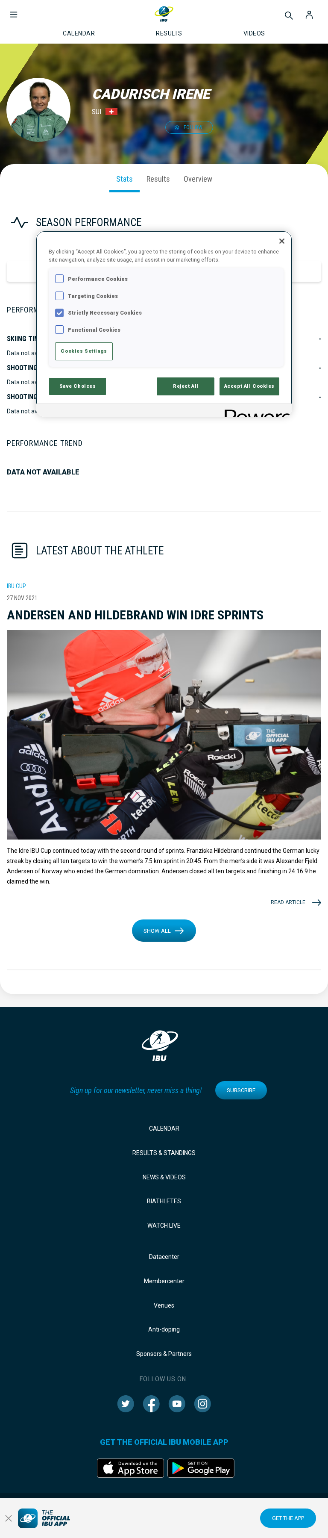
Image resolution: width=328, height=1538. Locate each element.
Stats (124, 178)
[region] (164, 324)
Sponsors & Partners (164, 1353)
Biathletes (164, 1201)
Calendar (164, 1128)
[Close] (281, 241)
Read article (288, 902)
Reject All (186, 386)
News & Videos (164, 1177)
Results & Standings (164, 1152)
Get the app (288, 1518)
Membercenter (164, 1281)
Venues (164, 1305)
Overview (198, 178)
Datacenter (164, 1256)
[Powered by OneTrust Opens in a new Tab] (255, 411)
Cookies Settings (84, 351)
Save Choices (77, 386)
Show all (157, 931)
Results (158, 178)
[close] (8, 1518)
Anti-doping (164, 1329)
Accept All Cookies (249, 386)
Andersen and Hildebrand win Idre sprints (135, 614)
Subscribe (241, 1090)
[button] (14, 10)
